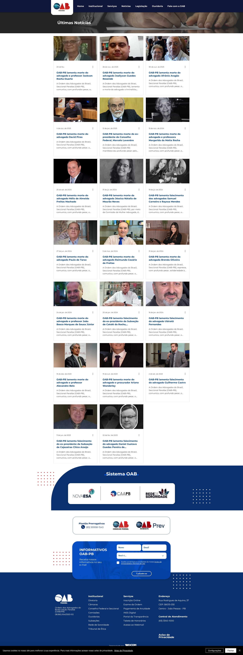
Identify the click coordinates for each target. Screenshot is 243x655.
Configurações (214, 650)
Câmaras (93, 611)
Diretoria (92, 607)
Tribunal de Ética (97, 635)
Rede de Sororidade (98, 631)
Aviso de (164, 641)
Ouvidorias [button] (94, 623)
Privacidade (166, 643)
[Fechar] (239, 650)
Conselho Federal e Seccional (103, 615)
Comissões (93, 619)
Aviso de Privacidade (123, 650)
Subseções (93, 627)
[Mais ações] (93, 67)
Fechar (231, 650)
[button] (95, 6)
